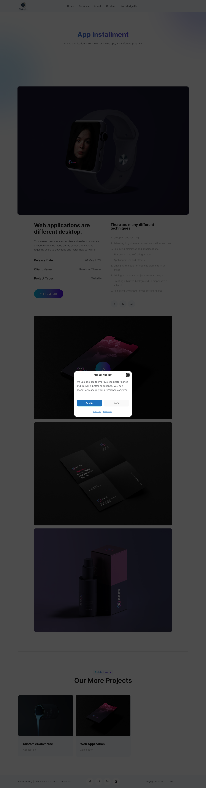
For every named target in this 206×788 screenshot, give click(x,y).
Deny (116, 403)
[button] (127, 374)
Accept (89, 403)
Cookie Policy (97, 412)
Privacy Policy (107, 412)
